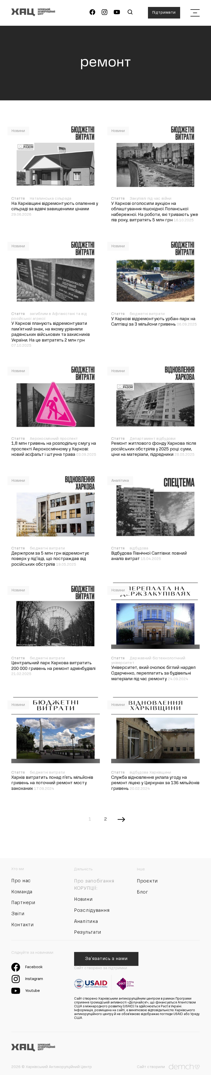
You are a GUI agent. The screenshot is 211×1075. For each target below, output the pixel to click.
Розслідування (92, 910)
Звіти (18, 914)
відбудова (139, 548)
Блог (142, 892)
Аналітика (120, 481)
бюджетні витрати (147, 314)
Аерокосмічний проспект (54, 439)
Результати (87, 932)
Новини (18, 131)
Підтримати (164, 12)
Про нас (21, 881)
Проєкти (147, 881)
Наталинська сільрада (51, 198)
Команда (21, 892)
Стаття (18, 198)
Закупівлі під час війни (150, 198)
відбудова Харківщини (150, 772)
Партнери (23, 903)
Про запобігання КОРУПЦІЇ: (94, 885)
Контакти (22, 925)
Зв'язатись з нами (106, 959)
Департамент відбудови (152, 439)
